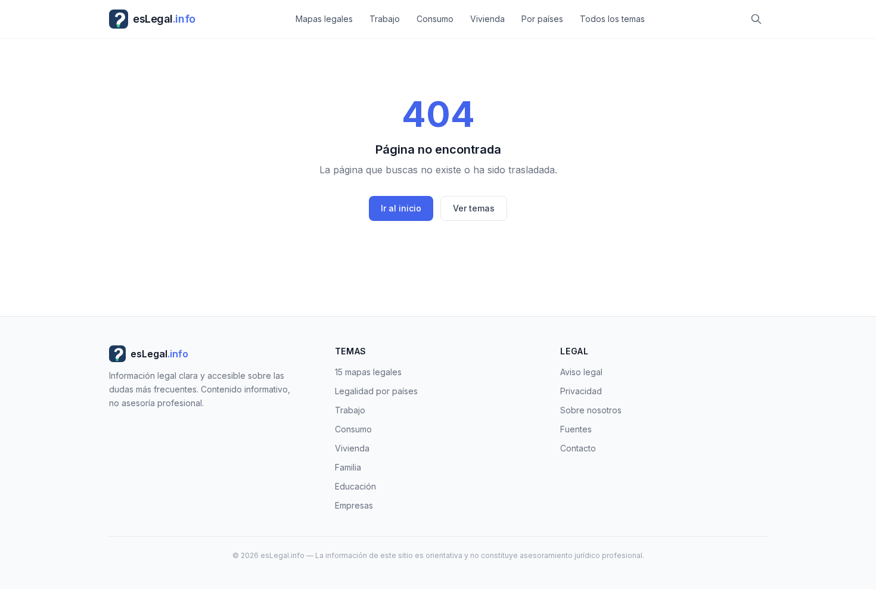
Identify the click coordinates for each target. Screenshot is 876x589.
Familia (348, 467)
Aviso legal (581, 372)
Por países (542, 19)
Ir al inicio (401, 208)
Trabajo (384, 19)
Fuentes (576, 429)
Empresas (354, 505)
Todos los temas (612, 19)
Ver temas (474, 208)
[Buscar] (756, 19)
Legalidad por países (376, 391)
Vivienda (487, 19)
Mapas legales (324, 19)
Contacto (578, 448)
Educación (355, 486)
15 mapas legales (368, 372)
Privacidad (581, 391)
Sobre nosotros (591, 410)
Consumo (435, 19)
